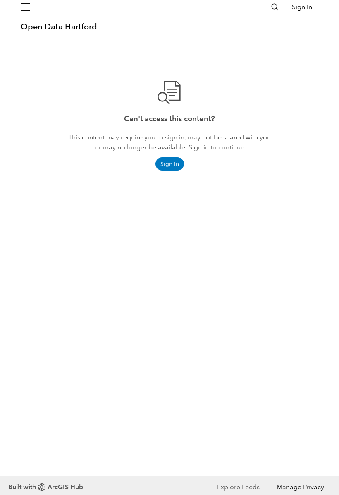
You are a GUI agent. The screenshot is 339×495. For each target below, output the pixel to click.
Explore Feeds (238, 487)
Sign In (302, 7)
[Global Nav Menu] (25, 7)
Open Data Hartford (59, 26)
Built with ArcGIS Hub (45, 487)
